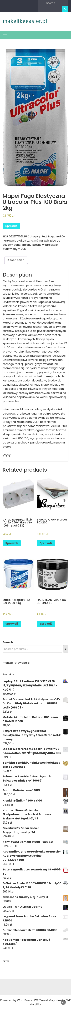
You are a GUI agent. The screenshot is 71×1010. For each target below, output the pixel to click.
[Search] (65, 649)
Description (15, 260)
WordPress (24, 1000)
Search (8, 642)
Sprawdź (11, 226)
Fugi (44, 236)
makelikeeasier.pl (25, 20)
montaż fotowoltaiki (16, 663)
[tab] (15, 260)
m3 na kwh (41, 241)
